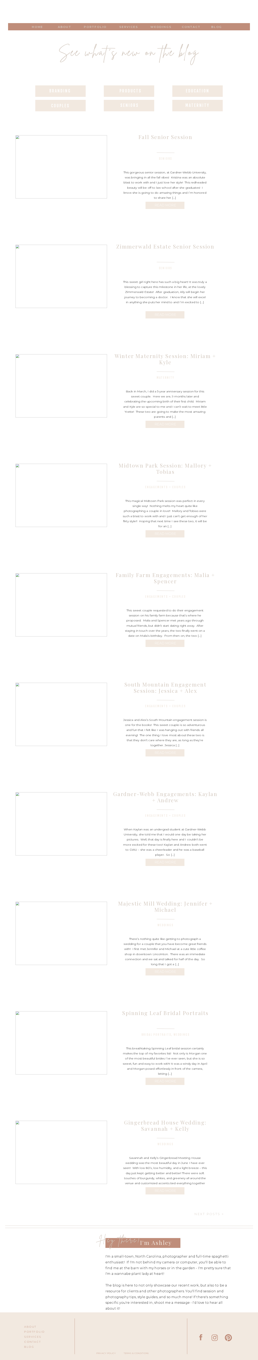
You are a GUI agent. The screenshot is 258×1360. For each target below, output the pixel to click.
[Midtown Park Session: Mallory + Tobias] (61, 495)
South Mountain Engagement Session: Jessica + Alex (165, 687)
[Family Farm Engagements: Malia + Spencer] (61, 605)
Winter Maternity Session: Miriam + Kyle (165, 359)
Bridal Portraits (156, 1034)
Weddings (165, 925)
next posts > (209, 1214)
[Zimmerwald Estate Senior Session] (61, 276)
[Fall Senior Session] (61, 167)
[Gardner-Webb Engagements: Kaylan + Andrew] (61, 824)
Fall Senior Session (165, 136)
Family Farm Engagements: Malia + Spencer (165, 578)
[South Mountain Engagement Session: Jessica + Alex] (61, 714)
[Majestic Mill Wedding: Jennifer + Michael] (61, 933)
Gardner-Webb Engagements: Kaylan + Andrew (165, 797)
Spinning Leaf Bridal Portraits (165, 1012)
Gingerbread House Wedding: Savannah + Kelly (165, 1125)
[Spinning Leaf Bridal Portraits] (61, 1042)
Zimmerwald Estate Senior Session (165, 246)
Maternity (165, 377)
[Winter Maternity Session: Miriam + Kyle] (61, 386)
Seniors (165, 158)
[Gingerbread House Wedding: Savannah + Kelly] (61, 1152)
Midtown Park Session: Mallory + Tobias (165, 468)
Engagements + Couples (165, 487)
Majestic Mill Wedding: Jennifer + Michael (165, 906)
